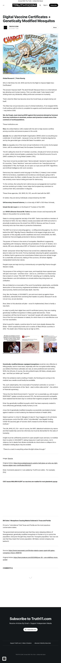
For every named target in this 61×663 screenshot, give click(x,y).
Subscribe (54, 5)
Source (10, 458)
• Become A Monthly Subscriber (42, 643)
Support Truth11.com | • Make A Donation (21, 643)
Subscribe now (31, 629)
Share (55, 27)
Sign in (45, 5)
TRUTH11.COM (13, 26)
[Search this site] (40, 5)
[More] (3, 5)
